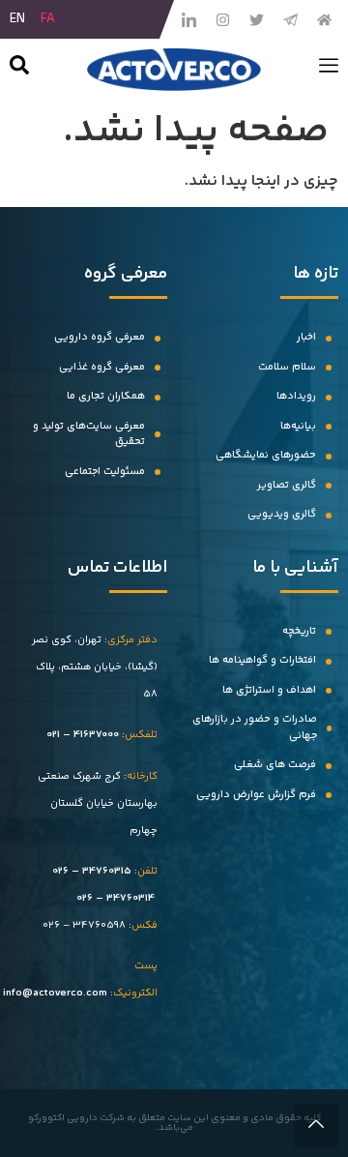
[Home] (323, 19)
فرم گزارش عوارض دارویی (256, 794)
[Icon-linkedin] (188, 19)
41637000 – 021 (82, 735)
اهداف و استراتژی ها (269, 690)
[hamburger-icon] (328, 69)
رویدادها (296, 396)
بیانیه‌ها (298, 426)
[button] (19, 69)
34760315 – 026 (91, 871)
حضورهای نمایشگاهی (266, 455)
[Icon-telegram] (290, 19)
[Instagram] (222, 19)
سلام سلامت (287, 367)
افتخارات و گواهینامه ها (262, 660)
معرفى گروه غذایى (102, 367)
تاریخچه (299, 631)
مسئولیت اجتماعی (105, 471)
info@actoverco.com (55, 993)
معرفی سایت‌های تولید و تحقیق (89, 434)
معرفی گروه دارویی (99, 337)
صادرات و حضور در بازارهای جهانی (254, 727)
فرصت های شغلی (275, 764)
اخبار (306, 337)
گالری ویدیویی (281, 514)
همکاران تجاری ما (106, 396)
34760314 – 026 (115, 898)
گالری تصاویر (286, 485)
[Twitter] (256, 19)
